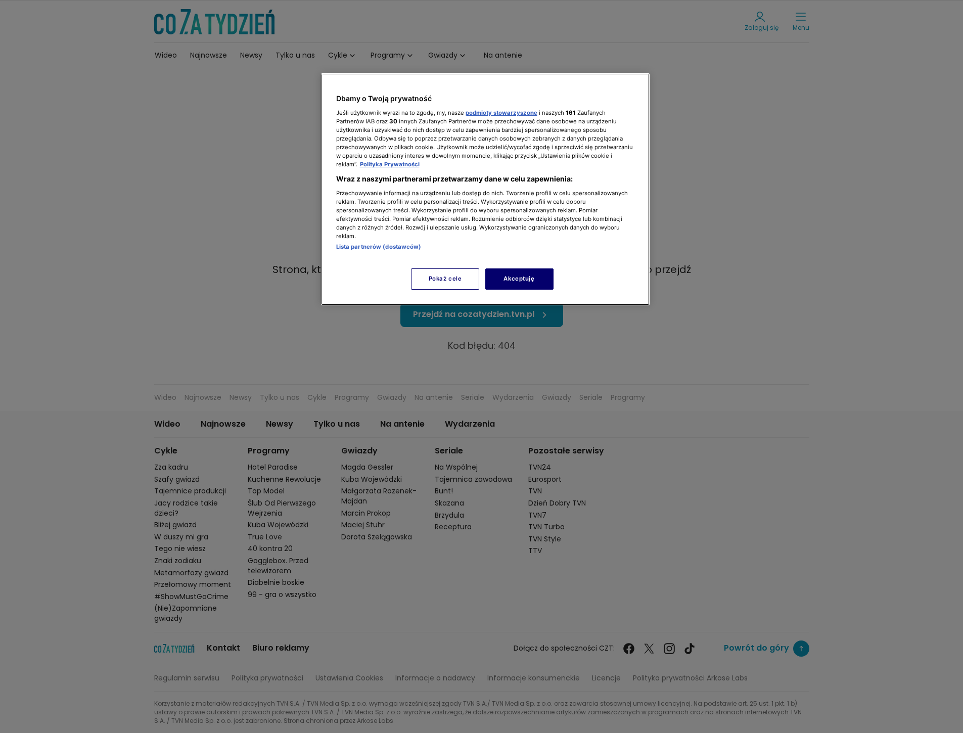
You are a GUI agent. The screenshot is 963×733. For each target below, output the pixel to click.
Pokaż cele (445, 278)
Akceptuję (518, 278)
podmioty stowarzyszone (501, 112)
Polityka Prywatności (390, 164)
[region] (485, 189)
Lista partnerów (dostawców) (379, 246)
